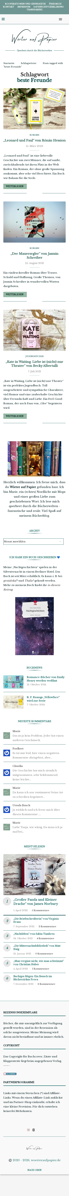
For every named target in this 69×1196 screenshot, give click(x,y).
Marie (16, 731)
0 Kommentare (44, 953)
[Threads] (33, 1129)
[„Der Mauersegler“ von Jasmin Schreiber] (34, 222)
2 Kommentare (47, 926)
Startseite (8, 63)
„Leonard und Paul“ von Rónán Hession (34, 140)
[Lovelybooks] (28, 1129)
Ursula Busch (21, 805)
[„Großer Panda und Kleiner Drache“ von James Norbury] (34, 874)
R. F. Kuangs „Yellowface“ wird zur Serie (43, 699)
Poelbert (18, 748)
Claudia (18, 766)
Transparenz (34, 9)
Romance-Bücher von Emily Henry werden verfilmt (46, 679)
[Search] (65, 19)
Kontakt (8, 7)
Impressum (23, 7)
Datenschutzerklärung (48, 7)
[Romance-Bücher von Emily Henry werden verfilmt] (13, 682)
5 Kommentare (40, 910)
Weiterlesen (14, 186)
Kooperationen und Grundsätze (25, 4)
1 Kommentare (40, 968)
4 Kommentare (45, 938)
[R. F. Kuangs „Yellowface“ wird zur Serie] (13, 702)
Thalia (28, 580)
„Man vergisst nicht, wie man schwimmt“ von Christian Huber (38, 963)
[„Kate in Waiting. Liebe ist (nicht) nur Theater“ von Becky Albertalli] (34, 330)
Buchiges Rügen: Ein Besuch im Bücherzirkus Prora (32, 978)
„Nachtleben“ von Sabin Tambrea (33, 933)
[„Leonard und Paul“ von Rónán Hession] (34, 108)
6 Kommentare (46, 984)
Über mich (55, 4)
